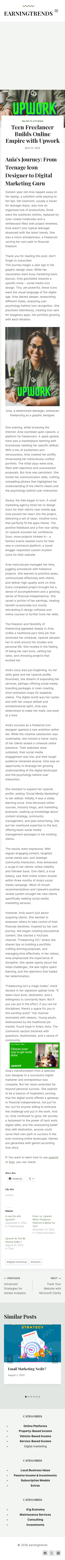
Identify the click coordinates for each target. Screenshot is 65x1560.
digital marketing (17, 1262)
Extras (35, 1485)
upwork (53, 1157)
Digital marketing (35, 1446)
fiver (11, 1162)
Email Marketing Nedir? (27, 1368)
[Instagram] (58, 1553)
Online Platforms (33, 121)
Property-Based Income (35, 1431)
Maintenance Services (35, 1514)
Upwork (36, 1262)
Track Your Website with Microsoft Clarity (50, 1286)
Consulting (35, 1519)
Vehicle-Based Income (35, 1436)
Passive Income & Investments (35, 1475)
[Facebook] (45, 1553)
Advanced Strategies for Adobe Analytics (15, 1286)
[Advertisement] (32, 55)
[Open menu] (58, 11)
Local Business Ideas (35, 1470)
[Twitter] (51, 1553)
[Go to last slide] (10, 1359)
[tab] (26, 1397)
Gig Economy (35, 1509)
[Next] (55, 1359)
